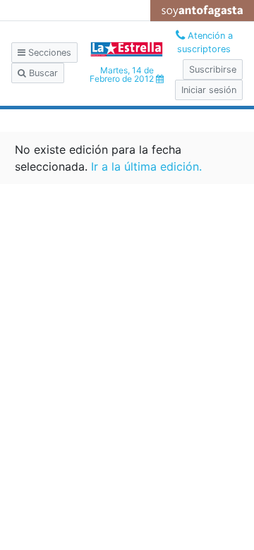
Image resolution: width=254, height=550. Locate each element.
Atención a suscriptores (205, 42)
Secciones (48, 52)
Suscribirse (212, 69)
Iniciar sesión (208, 90)
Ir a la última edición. (146, 166)
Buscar (42, 73)
